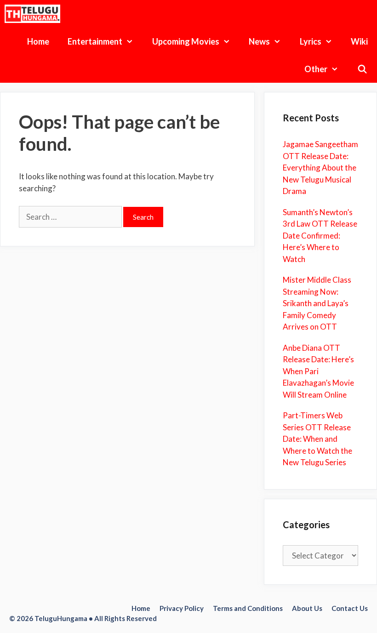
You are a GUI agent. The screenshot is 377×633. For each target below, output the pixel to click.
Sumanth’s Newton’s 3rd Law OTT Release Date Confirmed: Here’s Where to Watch (320, 235)
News (259, 41)
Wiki (359, 41)
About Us (307, 608)
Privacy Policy (182, 608)
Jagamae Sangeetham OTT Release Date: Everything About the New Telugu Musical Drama (320, 167)
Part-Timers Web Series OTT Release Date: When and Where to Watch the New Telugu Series (317, 439)
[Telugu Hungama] (35, 14)
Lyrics (310, 41)
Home (38, 41)
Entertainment (95, 41)
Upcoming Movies (185, 41)
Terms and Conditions (248, 608)
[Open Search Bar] (362, 69)
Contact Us (349, 608)
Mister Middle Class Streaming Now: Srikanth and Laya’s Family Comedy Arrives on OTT (317, 303)
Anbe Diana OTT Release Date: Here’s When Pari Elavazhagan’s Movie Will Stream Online (318, 371)
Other (315, 69)
